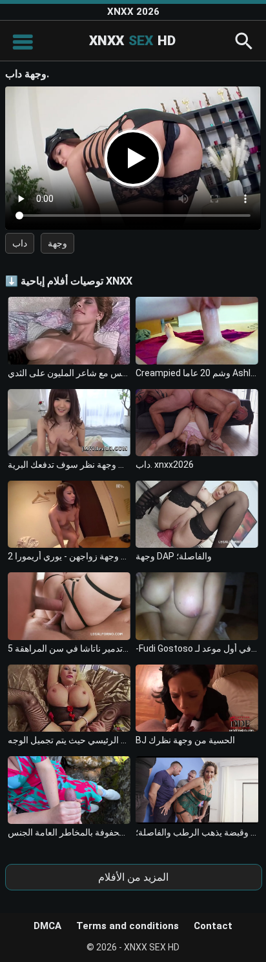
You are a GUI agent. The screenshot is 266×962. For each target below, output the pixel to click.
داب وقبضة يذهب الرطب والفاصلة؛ (197, 832)
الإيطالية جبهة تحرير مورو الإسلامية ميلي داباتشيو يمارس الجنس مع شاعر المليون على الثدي (69, 373)
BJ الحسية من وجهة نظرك (185, 740)
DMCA (47, 926)
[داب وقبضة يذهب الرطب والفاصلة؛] (197, 789)
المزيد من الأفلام (133, 877)
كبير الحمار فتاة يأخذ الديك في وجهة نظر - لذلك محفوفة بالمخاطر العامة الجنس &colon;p (69, 832)
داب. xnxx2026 (165, 464)
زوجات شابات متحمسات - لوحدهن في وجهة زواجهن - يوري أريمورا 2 (69, 556)
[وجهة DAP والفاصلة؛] (197, 514)
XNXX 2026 (133, 11)
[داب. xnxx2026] (197, 422)
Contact (213, 926)
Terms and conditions (127, 926)
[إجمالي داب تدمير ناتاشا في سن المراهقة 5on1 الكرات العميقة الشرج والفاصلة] (69, 605)
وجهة (57, 243)
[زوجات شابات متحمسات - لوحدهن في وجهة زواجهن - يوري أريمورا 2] (69, 514)
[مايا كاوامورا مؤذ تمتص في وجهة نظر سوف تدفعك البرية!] (69, 422)
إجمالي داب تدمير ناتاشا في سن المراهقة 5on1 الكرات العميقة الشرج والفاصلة (69, 648)
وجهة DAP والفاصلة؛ (174, 556)
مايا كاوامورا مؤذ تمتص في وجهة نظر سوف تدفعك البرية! (69, 464)
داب (19, 243)
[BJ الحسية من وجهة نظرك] (197, 698)
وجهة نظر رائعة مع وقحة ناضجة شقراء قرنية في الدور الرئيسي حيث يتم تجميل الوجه (69, 740)
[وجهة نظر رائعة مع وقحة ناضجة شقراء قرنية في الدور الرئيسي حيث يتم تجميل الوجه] (69, 698)
